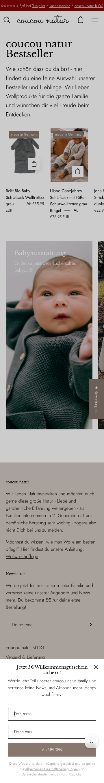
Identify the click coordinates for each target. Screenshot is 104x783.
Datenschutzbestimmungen (41, 774)
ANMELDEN (52, 750)
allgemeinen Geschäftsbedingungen (51, 769)
